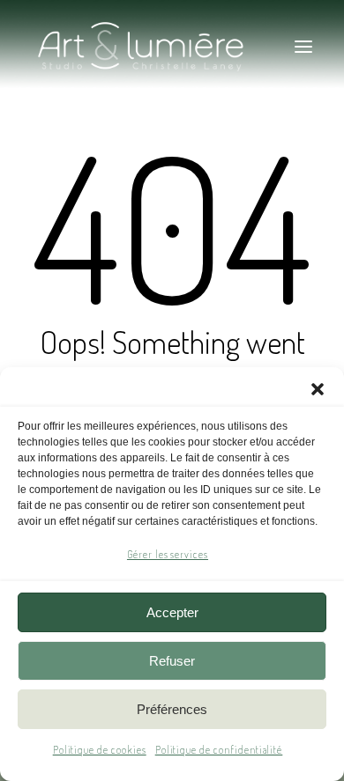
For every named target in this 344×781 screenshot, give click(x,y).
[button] (317, 389)
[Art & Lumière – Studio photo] (172, 46)
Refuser (172, 660)
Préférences (172, 709)
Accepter (172, 612)
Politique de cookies (99, 749)
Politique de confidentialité (219, 749)
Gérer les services (167, 554)
